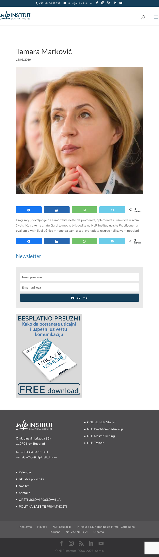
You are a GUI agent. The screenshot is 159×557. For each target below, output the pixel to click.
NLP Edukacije (62, 527)
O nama (98, 532)
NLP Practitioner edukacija (105, 429)
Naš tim (24, 486)
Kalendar (25, 472)
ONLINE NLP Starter (101, 422)
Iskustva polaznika (31, 479)
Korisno (55, 532)
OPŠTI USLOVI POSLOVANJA (40, 500)
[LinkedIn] (114, 3)
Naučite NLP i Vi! (77, 532)
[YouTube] (120, 3)
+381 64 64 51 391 (34, 452)
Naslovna (25, 527)
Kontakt (24, 493)
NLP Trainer (95, 443)
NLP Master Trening (101, 436)
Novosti (42, 527)
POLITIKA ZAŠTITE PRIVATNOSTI (43, 506)
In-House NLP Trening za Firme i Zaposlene (106, 527)
